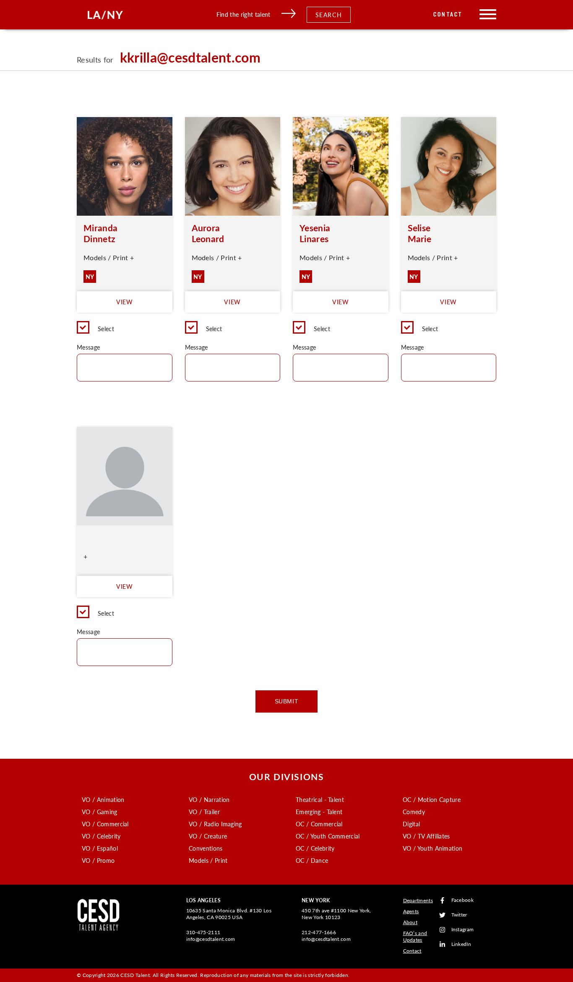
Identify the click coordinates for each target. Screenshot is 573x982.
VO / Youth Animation (432, 848)
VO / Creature (208, 836)
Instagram (462, 930)
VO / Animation (103, 799)
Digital (411, 824)
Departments (418, 900)
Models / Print (208, 860)
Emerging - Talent (319, 811)
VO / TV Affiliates (426, 836)
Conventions (206, 848)
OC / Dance (312, 860)
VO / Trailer (204, 811)
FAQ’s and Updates (415, 936)
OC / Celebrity (315, 848)
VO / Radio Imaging (215, 824)
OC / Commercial (319, 824)
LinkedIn (461, 944)
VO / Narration (209, 799)
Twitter (459, 915)
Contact (447, 14)
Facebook (462, 900)
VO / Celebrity (101, 836)
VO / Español (100, 848)
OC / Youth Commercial (328, 836)
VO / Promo (98, 860)
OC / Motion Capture (432, 799)
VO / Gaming (99, 811)
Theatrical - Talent (320, 799)
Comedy (414, 811)
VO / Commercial (105, 824)
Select (106, 328)
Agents (411, 911)
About (410, 922)
